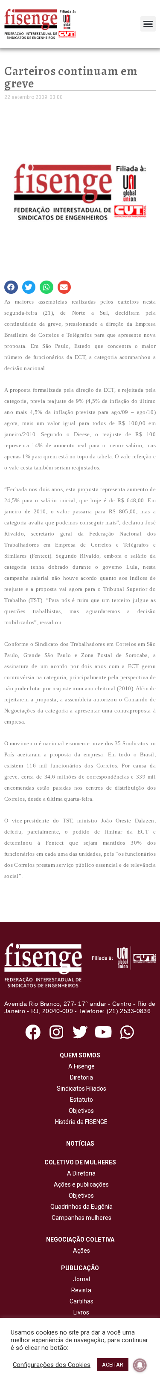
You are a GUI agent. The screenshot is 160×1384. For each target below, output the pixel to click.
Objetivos (80, 1110)
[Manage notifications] (140, 1365)
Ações (80, 1250)
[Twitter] (80, 1032)
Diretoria (80, 1077)
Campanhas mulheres (80, 1217)
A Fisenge (80, 1066)
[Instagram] (56, 1032)
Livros (81, 1312)
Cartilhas (81, 1301)
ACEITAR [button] (112, 1364)
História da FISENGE (80, 1121)
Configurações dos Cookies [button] (51, 1365)
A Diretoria (80, 1173)
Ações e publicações (80, 1184)
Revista (81, 1290)
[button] (148, 24)
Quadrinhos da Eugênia (80, 1206)
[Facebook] (33, 1032)
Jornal (81, 1279)
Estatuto (80, 1099)
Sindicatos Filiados (80, 1088)
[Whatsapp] (127, 1032)
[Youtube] (103, 1032)
